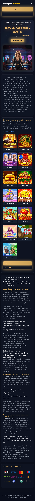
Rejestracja (17, 9)
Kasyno (7, 263)
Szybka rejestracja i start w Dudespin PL (16, 281)
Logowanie (17, 14)
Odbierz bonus (17, 40)
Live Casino (8, 267)
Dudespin (11, 3)
